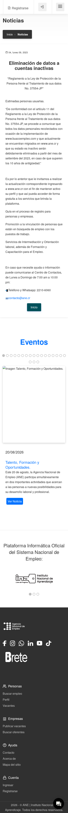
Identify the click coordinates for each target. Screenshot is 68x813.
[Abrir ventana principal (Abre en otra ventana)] (16, 657)
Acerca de (9, 758)
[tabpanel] (34, 436)
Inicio (10, 34)
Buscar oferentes (13, 732)
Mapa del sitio (12, 764)
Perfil (6, 699)
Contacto (8, 752)
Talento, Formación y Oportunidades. (22, 465)
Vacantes (9, 705)
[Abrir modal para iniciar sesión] (42, 7)
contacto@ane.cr (19, 298)
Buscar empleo (12, 693)
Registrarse (10, 791)
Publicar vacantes (14, 726)
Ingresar (8, 785)
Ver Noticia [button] (15, 501)
